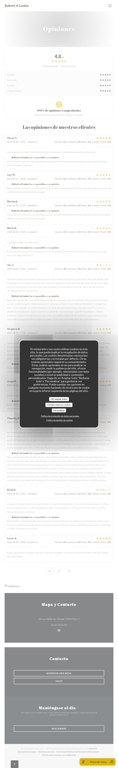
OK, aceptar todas (59, 399)
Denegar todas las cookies (59, 405)
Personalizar (59, 410)
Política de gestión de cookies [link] (59, 420)
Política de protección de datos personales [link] (60, 416)
